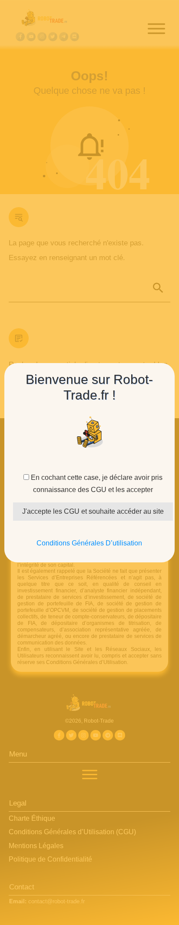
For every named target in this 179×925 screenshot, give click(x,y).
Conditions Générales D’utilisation (89, 543)
